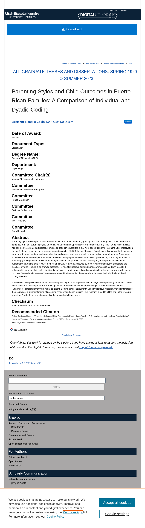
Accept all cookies (117, 503)
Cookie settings (73, 512)
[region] (72, 508)
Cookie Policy (55, 516)
